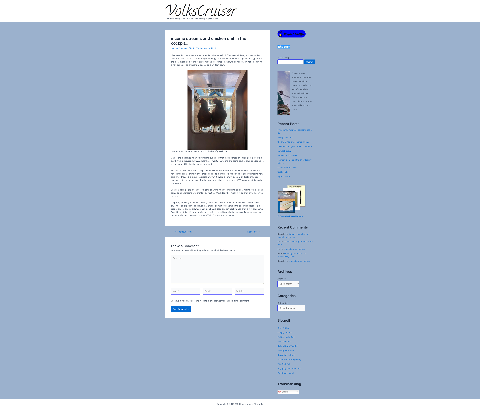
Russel (292, 216)
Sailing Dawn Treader (288, 346)
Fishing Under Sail (286, 337)
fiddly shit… (283, 172)
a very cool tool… (286, 137)
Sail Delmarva (284, 341)
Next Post (253, 232)
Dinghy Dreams (285, 332)
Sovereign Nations (286, 355)
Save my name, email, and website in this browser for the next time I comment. (211, 301)
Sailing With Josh (286, 350)
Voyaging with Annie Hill (289, 368)
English (284, 392)
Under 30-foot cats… (288, 167)
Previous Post (183, 232)
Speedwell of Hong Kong (289, 359)
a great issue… (284, 176)
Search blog (283, 57)
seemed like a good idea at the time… (295, 146)
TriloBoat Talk (284, 364)
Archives (282, 279)
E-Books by (283, 216)
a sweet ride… (284, 151)
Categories (283, 303)
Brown (299, 216)
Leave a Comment (179, 48)
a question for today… (288, 155)
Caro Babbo (283, 328)
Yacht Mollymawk (286, 373)
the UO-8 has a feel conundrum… (293, 142)
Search (309, 62)
